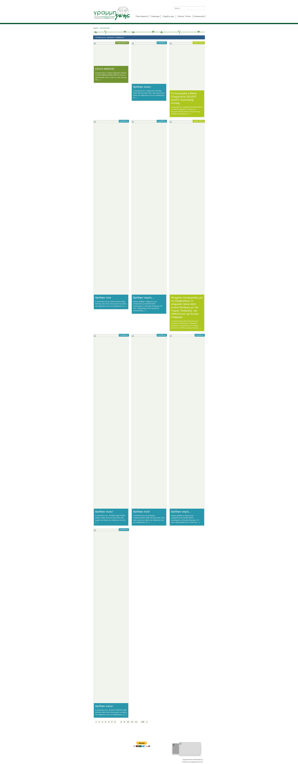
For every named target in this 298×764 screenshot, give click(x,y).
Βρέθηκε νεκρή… (181, 511)
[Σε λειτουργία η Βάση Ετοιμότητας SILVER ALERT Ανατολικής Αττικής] (187, 44)
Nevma (201, 762)
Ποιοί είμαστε (142, 16)
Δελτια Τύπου (198, 43)
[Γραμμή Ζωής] (111, 20)
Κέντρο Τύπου (184, 16)
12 (136, 722)
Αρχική (95, 28)
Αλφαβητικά (119, 37)
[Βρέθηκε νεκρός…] (149, 122)
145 (142, 722)
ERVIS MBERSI (104, 68)
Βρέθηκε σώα (103, 297)
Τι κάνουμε (155, 16)
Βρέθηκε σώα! (141, 511)
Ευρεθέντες (161, 43)
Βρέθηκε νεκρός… (143, 297)
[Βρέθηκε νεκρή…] (187, 336)
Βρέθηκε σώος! (142, 86)
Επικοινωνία (199, 16)
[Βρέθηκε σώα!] (149, 336)
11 (132, 722)
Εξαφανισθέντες (122, 43)
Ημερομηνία (110, 37)
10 (128, 722)
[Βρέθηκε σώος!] (149, 44)
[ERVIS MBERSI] (111, 44)
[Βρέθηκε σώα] (111, 122)
